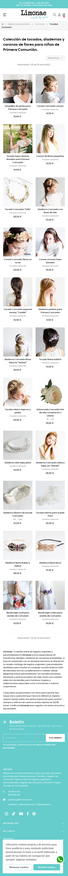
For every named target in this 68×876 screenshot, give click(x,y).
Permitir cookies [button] (46, 867)
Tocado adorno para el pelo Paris (50, 514)
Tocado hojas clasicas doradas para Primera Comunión (17, 159)
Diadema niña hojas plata (18, 463)
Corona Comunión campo (50, 106)
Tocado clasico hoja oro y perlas (18, 411)
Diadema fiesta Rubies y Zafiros (17, 564)
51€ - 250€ (17, 519)
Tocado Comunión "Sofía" (18, 209)
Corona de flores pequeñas (50, 156)
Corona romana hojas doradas (50, 261)
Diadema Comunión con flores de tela (50, 211)
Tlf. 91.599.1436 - (28, 3)
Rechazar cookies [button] (18, 867)
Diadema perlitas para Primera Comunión (50, 311)
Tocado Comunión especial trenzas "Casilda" (18, 311)
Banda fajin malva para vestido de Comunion (50, 614)
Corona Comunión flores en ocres (18, 261)
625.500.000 (43, 3)
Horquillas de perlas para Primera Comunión (18, 107)
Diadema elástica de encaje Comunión (17, 514)
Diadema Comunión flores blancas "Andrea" (17, 361)
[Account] (59, 14)
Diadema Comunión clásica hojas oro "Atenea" (50, 464)
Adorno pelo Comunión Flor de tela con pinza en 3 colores (50, 413)
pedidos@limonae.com (20, 800)
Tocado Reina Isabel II (50, 359)
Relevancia (55, 58)
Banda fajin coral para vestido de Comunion (17, 614)
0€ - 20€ (50, 419)
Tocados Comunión (17, 112)
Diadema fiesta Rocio (50, 563)
